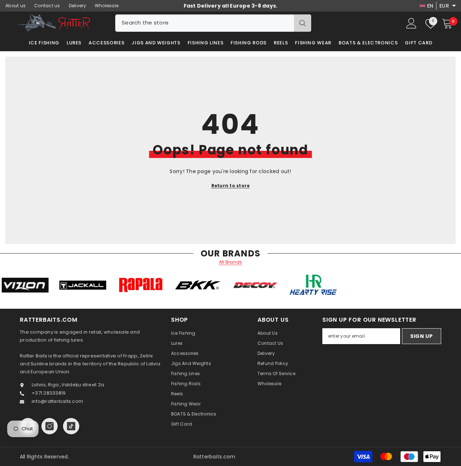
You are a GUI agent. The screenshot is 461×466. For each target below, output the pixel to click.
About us (15, 6)
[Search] (213, 23)
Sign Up (421, 336)
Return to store (230, 186)
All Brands (230, 262)
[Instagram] (49, 426)
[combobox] (204, 23)
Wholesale (106, 6)
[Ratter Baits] (35, 285)
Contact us (47, 6)
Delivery (77, 6)
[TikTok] (71, 426)
